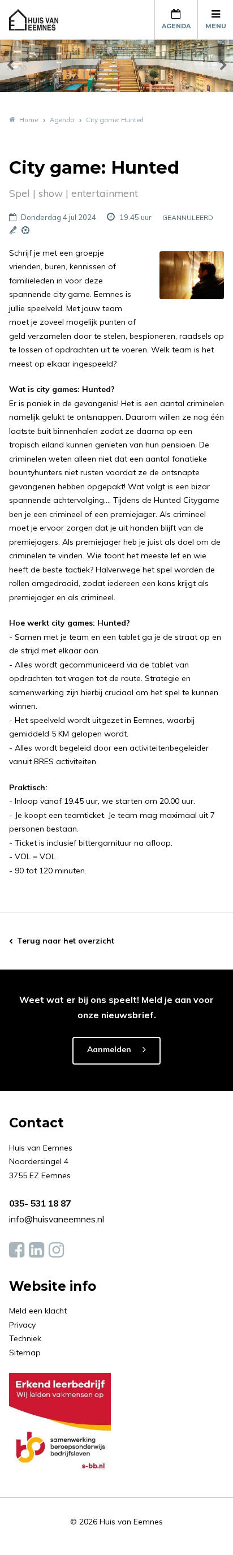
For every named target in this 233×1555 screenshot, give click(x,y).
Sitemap (25, 1352)
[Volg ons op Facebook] (16, 1250)
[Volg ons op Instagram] (56, 1250)
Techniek (25, 1338)
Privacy (22, 1325)
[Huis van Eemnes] (40, 20)
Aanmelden (109, 1049)
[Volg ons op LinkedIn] (36, 1250)
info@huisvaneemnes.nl (56, 1219)
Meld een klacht (38, 1311)
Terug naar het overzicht (65, 941)
